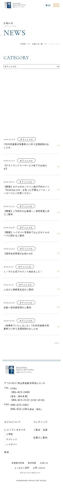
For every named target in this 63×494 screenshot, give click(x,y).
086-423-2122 (21, 399)
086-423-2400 (20, 392)
